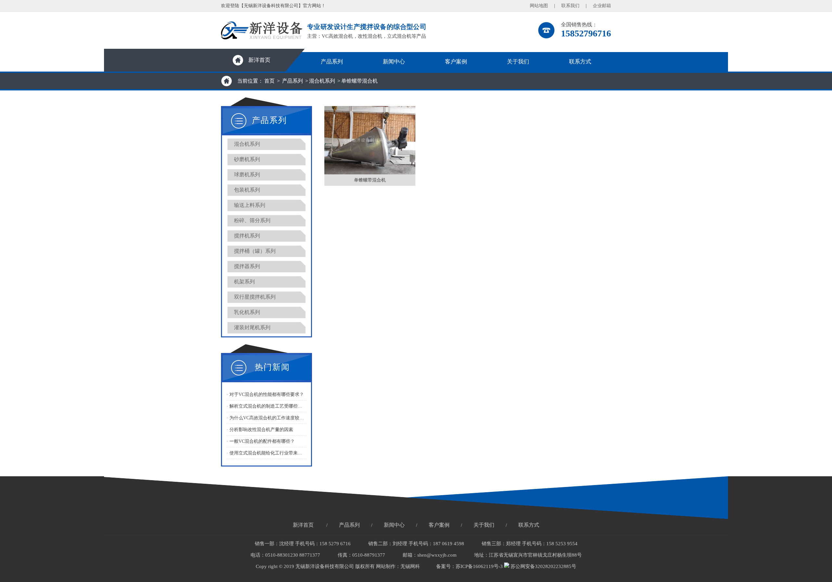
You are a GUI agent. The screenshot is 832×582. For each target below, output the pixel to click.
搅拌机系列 (247, 235)
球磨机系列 (247, 174)
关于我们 (518, 62)
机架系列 (244, 281)
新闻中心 (394, 62)
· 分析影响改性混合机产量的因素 (260, 429)
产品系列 (332, 62)
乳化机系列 (247, 312)
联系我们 (570, 5)
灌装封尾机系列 (252, 327)
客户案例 (456, 62)
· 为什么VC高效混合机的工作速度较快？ (267, 417)
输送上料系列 (249, 205)
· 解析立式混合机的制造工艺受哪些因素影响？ (267, 406)
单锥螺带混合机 (359, 81)
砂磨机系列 (247, 159)
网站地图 (539, 5)
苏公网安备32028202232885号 (542, 566)
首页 (269, 81)
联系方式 (580, 62)
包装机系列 (247, 190)
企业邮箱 (602, 5)
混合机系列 (322, 81)
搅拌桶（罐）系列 (255, 251)
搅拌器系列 (247, 266)
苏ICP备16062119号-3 (479, 566)
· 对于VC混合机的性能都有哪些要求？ (265, 394)
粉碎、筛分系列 (252, 220)
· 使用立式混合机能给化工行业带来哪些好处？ (267, 453)
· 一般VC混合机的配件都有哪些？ (261, 441)
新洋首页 (259, 60)
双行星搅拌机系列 (255, 297)
